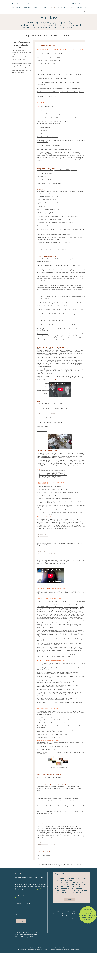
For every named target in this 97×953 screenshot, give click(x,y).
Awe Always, (53, 811)
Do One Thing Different (43, 668)
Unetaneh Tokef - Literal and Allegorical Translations (51, 78)
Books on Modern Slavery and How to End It (49, 749)
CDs (41, 152)
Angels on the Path (42, 685)
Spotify (66, 152)
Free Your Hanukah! (42, 334)
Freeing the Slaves (42, 723)
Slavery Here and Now (43, 689)
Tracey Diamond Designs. (61, 947)
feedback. (24, 63)
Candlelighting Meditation (44, 855)
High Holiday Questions (43, 117)
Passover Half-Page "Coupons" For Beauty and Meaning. (52, 630)
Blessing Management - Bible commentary (48, 209)
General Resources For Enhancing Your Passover (51, 470)
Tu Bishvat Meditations (43, 387)
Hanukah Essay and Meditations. (46, 259)
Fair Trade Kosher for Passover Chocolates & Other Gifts (52, 746)
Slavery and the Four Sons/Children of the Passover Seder (53, 698)
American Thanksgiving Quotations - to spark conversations (53, 242)
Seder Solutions (43, 492)
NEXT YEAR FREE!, (72, 654)
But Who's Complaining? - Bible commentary (49, 213)
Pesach (63, 672)
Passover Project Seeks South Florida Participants (50, 725)
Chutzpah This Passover (43, 663)
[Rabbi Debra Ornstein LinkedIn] (84, 11)
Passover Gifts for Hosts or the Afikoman (50, 478)
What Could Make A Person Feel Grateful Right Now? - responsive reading (57, 216)
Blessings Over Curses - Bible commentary (48, 57)
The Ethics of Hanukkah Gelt (45, 324)
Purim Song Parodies (42, 426)
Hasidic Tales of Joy (42, 431)
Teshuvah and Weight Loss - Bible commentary (50, 63)
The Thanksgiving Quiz (43, 245)
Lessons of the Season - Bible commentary (48, 390)
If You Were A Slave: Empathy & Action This (49, 672)
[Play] (39, 413)
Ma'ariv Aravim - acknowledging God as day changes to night (54, 234)
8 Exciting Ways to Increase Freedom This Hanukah (51, 329)
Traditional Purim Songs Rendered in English (49, 422)
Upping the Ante (41, 692)
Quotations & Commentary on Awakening (48, 145)
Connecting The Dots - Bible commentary (48, 60)
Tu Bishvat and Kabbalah (43, 383)
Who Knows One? (44, 512)
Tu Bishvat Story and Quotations (46, 393)
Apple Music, (59, 152)
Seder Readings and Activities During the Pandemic (53, 489)
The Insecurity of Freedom (46, 505)
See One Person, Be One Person (46, 681)
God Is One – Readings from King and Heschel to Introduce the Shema (57, 357)
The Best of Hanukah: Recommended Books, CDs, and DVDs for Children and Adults (60, 265)
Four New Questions (44, 498)
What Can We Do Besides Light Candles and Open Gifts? (52, 303)
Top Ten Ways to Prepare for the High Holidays (50, 53)
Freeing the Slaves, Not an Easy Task (47, 720)
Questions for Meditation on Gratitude (47, 196)
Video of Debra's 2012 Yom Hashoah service (49, 777)
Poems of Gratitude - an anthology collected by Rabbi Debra (53, 219)
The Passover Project (42, 737)
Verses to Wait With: (53, 121)
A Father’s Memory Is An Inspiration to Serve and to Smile (53, 702)
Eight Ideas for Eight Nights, (44, 285)
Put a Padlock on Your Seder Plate (46, 717)
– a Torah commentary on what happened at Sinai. (68, 800)
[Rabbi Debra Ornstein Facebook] (83, 11)
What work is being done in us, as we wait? (49, 123)
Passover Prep (40, 623)
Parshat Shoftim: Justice (43, 127)
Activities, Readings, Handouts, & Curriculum (51, 473)
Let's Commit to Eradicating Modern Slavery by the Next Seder (54, 711)
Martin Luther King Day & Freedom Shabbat (50, 347)
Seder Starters (41, 647)
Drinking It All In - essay (43, 176)
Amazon (70, 152)
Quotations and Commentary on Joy (47, 173)
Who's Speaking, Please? (47, 800)
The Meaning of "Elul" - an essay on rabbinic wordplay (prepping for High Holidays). (60, 74)
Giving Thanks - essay (43, 206)
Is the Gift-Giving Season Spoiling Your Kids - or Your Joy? (53, 309)
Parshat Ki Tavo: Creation (44, 133)
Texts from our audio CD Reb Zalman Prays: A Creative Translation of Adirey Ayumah (60, 92)
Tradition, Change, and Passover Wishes (49, 501)
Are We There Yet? (42, 67)
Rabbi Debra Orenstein (21, 4)
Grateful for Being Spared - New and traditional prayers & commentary (56, 226)
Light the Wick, (41, 296)
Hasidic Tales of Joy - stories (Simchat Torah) (49, 183)
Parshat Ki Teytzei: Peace (43, 130)
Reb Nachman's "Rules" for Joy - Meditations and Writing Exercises (57, 170)
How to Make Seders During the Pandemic (50, 486)
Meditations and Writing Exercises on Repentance (51, 114)
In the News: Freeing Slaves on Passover (50, 476)
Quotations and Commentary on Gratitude (49, 203)
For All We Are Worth (42, 676)
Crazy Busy (40, 70)
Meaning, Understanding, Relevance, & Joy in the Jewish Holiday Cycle (21, 44)
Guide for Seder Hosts (44, 643)
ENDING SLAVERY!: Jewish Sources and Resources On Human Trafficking (57, 604)
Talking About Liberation (43, 734)
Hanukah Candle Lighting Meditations (47, 314)
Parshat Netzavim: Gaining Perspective (47, 137)
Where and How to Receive (44, 806)
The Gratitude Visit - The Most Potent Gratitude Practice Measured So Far (57, 222)
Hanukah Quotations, (43, 270)
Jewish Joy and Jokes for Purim (45, 418)
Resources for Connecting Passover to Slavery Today (52, 472)
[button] (18, 7)
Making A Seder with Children (47, 495)
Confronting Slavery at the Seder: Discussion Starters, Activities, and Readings (58, 639)
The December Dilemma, (44, 276)
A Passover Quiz (43, 509)
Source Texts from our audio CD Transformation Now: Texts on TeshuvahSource (58, 88)
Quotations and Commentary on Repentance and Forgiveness (54, 149)
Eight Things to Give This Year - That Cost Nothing (51, 320)
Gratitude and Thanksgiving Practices (47, 199)
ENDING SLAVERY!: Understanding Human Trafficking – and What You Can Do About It (61, 601)
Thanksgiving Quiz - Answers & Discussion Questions (52, 249)
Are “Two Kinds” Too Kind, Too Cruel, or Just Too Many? (52, 404)
